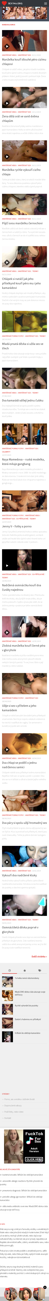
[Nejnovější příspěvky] (9, 971)
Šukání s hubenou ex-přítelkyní (28, 1019)
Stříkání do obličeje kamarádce (27, 1033)
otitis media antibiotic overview (15, 1206)
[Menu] (45, 3)
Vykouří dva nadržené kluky (19, 875)
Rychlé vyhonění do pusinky (26, 1005)
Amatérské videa (9, 55)
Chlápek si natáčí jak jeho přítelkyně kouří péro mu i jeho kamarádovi (21, 283)
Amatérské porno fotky (13, 336)
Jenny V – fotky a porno (17, 526)
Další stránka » (39, 956)
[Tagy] (39, 971)
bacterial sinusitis (9, 1174)
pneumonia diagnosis (11, 1190)
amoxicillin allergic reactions (14, 1181)
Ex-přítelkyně (22, 518)
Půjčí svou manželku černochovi (22, 223)
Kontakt (7, 1118)
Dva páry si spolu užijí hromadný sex (24, 823)
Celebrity (6, 452)
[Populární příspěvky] (24, 971)
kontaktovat (25, 1257)
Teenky (35, 271)
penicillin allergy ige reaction (14, 1196)
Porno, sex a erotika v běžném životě (19, 1099)
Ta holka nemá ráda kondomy (27, 978)
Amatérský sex (24, 55)
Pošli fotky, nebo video (13, 1111)
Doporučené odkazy (13, 1105)
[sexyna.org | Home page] (15, 3)
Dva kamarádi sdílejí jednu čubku (22, 400)
